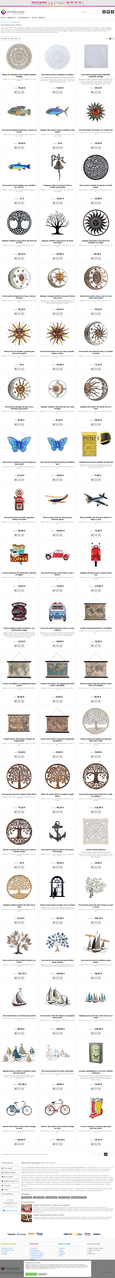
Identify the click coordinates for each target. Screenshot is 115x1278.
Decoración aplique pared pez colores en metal (19, 131)
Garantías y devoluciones (10, 1181)
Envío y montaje (8, 1176)
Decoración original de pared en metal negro (96, 186)
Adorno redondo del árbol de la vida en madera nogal (19, 851)
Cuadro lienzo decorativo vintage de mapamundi (19, 740)
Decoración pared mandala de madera (57, 75)
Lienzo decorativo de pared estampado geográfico (57, 740)
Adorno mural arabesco (96, 850)
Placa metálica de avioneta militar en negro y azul (96, 518)
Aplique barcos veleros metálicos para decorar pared (19, 1072)
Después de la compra (8, 1250)
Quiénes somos (34, 1250)
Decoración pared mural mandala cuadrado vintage (96, 75)
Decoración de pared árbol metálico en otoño (19, 961)
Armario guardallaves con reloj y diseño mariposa (96, 1072)
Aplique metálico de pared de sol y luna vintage (57, 408)
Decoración (23, 18)
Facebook (62, 1248)
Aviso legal (33, 1248)
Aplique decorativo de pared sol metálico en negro (95, 242)
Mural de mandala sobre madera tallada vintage (19, 75)
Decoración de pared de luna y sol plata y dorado (96, 352)
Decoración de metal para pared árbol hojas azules (57, 961)
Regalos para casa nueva (79, 1197)
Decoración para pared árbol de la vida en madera (95, 795)
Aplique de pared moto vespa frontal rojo (95, 574)
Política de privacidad (36, 1255)
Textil (34, 18)
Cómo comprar (7, 1168)
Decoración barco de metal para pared (19, 1016)
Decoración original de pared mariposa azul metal (19, 463)
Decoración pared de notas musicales (57, 1071)
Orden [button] (5, 38)
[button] (113, 39)
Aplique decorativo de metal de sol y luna (95, 408)
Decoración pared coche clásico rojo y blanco (57, 574)
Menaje (42, 18)
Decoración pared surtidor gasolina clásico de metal (19, 518)
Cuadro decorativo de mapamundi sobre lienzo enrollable (57, 684)
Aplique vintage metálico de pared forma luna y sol (57, 297)
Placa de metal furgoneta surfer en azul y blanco (57, 629)
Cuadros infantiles (39, 1197)
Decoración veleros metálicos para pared (96, 961)
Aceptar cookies (31, 1274)
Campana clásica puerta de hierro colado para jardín (57, 186)
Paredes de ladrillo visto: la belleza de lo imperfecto (51, 1205)
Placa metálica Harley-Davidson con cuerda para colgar (19, 629)
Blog (60, 1255)
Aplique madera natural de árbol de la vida (19, 906)
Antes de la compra (7, 1248)
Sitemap (32, 1259)
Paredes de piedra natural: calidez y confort (48, 1215)
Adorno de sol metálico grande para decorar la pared (19, 352)
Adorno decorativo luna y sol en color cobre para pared (96, 297)
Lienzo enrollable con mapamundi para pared (19, 684)
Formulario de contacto (11, 1210)
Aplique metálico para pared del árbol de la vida (19, 242)
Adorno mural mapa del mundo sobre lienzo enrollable (96, 684)
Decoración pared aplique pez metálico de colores (19, 186)
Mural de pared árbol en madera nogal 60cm (57, 795)
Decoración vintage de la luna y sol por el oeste (19, 297)
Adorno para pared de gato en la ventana (57, 905)
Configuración (42, 1274)
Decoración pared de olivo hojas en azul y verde (96, 906)
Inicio (2, 22)
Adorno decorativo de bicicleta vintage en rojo (57, 1127)
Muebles (10, 18)
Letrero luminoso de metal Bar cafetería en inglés (19, 574)
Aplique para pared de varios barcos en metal (96, 1017)
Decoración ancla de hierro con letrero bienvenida (57, 851)
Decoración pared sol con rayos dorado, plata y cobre (57, 352)
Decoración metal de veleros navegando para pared (57, 1017)
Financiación (7, 1185)
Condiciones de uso (36, 1252)
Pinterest (61, 1252)
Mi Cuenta (4, 1252)
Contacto (6, 1189)
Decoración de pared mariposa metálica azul (57, 463)
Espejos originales (51, 1197)
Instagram (62, 1254)
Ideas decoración (8, 1194)
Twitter (61, 1250)
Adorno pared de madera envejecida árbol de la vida (95, 740)
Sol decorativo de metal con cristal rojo (96, 130)
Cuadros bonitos (26, 1197)
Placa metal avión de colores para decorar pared (57, 518)
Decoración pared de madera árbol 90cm (19, 794)
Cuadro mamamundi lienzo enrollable (96, 628)
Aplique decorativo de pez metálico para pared (57, 131)
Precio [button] (15, 38)
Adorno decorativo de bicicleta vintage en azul (19, 1127)
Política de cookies (35, 1257)
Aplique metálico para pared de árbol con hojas (57, 242)
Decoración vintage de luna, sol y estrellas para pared (19, 408)
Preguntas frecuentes (9, 1172)
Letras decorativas (64, 1197)
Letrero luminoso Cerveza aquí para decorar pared (96, 1127)
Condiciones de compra (37, 1254)
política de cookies (51, 1268)
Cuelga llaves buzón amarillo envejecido (96, 462)
